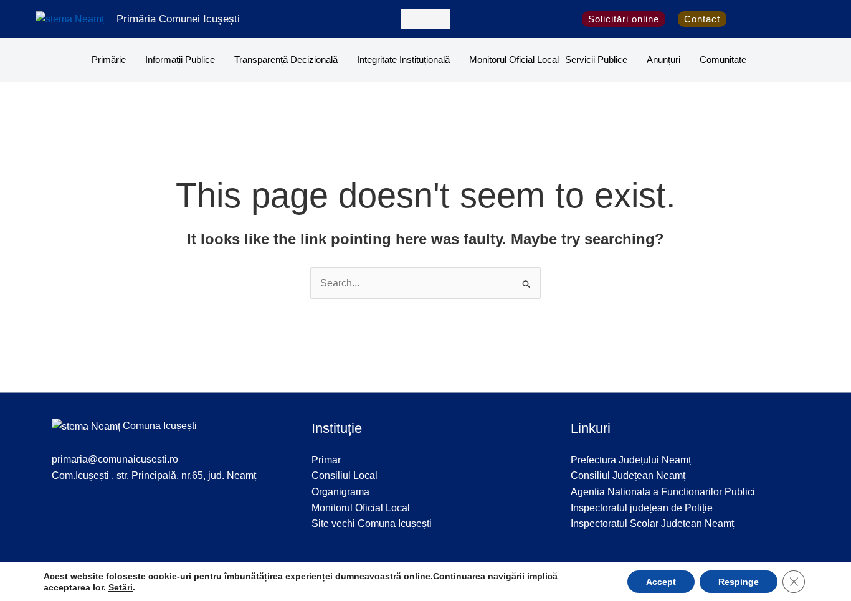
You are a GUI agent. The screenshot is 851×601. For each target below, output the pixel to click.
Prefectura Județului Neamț (631, 460)
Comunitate (723, 59)
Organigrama (340, 491)
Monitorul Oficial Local (514, 59)
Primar (326, 460)
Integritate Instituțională (403, 59)
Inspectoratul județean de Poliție (642, 508)
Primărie (109, 59)
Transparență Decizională (286, 59)
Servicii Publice (596, 59)
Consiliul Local (344, 475)
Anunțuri (663, 59)
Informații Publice (180, 59)
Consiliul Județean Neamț (628, 475)
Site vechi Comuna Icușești (371, 523)
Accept (661, 582)
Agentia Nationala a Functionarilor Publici (663, 491)
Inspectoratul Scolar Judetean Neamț (652, 523)
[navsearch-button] (425, 19)
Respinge (738, 582)
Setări (120, 587)
